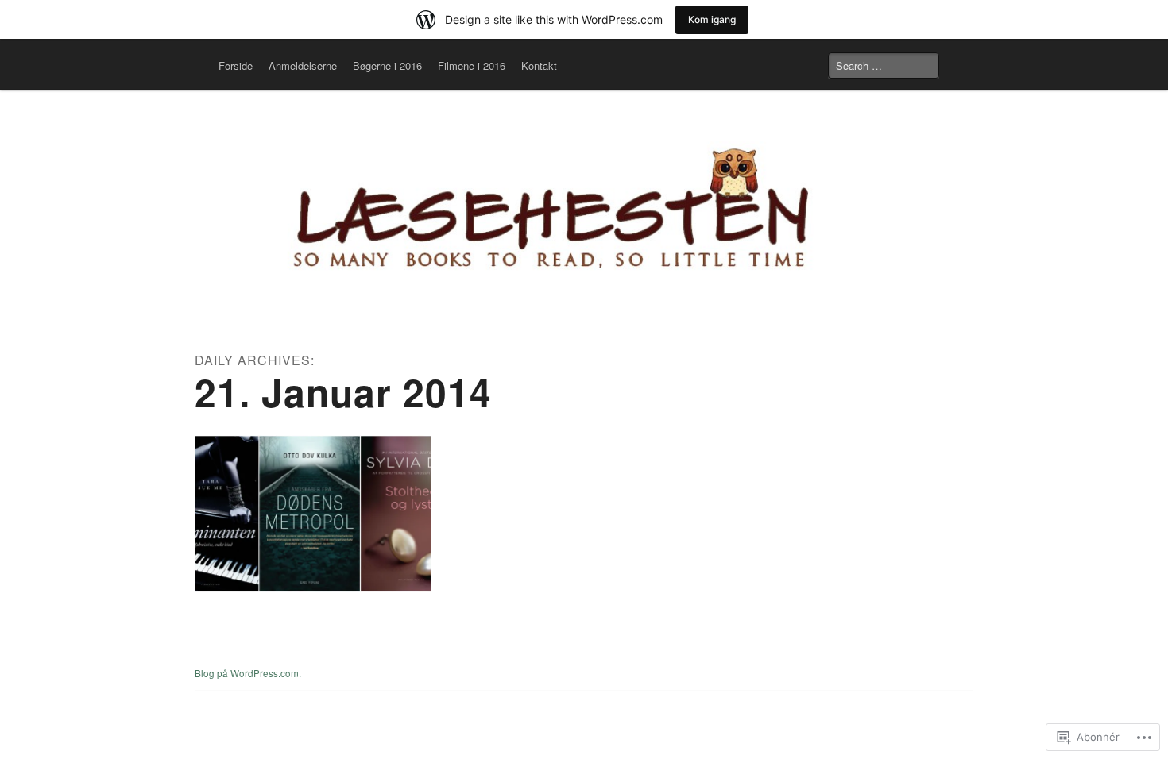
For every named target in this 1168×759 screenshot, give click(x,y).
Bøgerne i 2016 (387, 65)
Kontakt (539, 65)
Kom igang (712, 19)
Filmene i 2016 (471, 65)
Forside (236, 65)
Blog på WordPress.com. (248, 673)
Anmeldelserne (303, 65)
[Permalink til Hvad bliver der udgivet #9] (313, 513)
